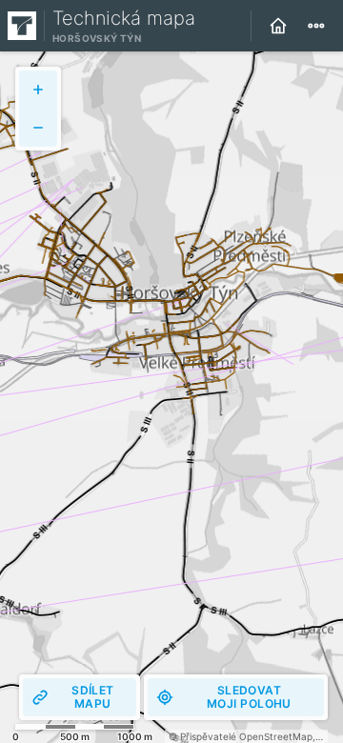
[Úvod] (278, 25)
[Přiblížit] (38, 89)
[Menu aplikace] (316, 25)
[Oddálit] (38, 128)
